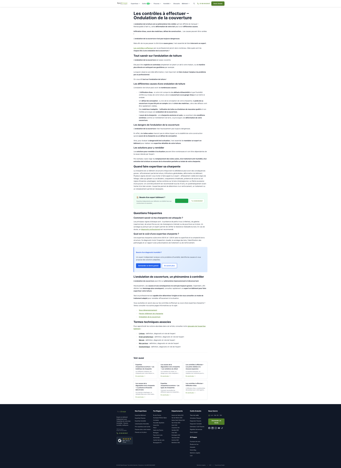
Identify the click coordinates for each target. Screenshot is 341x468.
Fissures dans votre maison (143, 429)
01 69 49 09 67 (205, 3)
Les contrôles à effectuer (143, 48)
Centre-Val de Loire (158, 440)
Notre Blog (193, 450)
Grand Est (156, 425)
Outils (145, 3)
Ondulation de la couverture (149, 317)
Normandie (156, 437)
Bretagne (156, 432)
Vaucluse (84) (176, 437)
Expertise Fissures (140, 418)
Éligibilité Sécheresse (196, 429)
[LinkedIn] (212, 428)
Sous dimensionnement (148, 310)
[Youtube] (219, 428)
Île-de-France (157, 415)
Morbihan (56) (176, 442)
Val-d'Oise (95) (176, 422)
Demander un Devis (216, 422)
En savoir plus (169, 266)
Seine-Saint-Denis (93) (178, 420)
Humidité (166, 3)
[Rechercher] (194, 3)
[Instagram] (216, 428)
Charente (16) (176, 427)
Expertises (134, 3)
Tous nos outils (194, 415)
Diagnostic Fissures (195, 421)
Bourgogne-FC (157, 442)
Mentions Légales (195, 453)
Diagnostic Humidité (196, 423)
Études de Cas (194, 444)
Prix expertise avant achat (142, 426)
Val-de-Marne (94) (177, 417)
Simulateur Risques (195, 418)
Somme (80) (175, 440)
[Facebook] (209, 428)
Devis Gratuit (217, 3)
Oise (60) (174, 432)
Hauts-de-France (158, 430)
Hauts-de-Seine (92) (177, 415)
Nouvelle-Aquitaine (158, 422)
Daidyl (222, 465)
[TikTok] (222, 428)
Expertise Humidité (140, 421)
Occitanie (156, 420)
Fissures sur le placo (141, 432)
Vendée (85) (175, 430)
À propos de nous (195, 441)
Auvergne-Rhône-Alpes (160, 417)
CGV (191, 455)
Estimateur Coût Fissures (197, 426)
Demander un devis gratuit (148, 266)
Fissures (156, 3)
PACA (154, 427)
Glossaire (176, 3)
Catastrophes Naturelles (142, 423)
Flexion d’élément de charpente (151, 314)
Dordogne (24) (176, 435)
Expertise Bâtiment (140, 415)
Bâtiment (185, 3)
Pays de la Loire (157, 435)
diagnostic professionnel (150, 229)
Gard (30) (174, 425)
